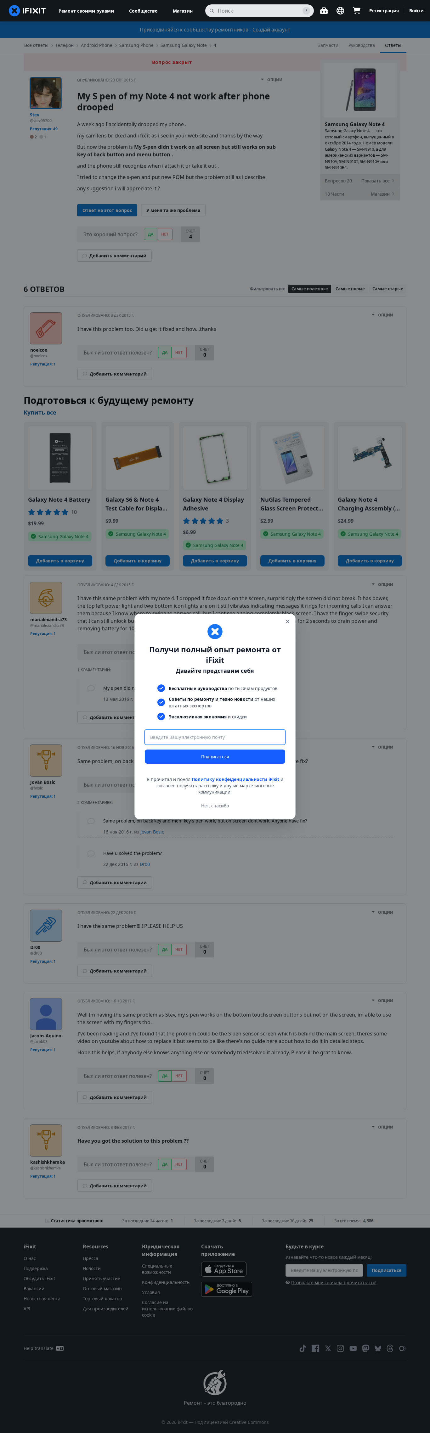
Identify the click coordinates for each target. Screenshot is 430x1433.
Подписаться (215, 757)
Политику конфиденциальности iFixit (235, 779)
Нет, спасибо (215, 806)
